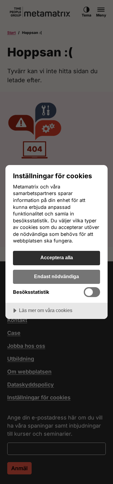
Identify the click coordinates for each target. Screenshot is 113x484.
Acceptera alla (56, 257)
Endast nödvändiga (56, 276)
